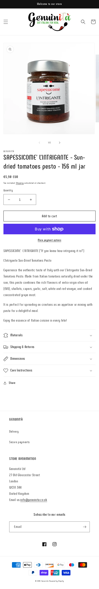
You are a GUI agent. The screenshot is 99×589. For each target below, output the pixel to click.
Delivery (14, 431)
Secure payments (19, 442)
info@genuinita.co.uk (33, 500)
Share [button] (12, 383)
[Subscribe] (84, 526)
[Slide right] (60, 143)
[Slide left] (39, 143)
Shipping (20, 182)
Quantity (8, 190)
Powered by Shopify (56, 581)
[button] (6, 22)
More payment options (49, 240)
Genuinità (44, 581)
